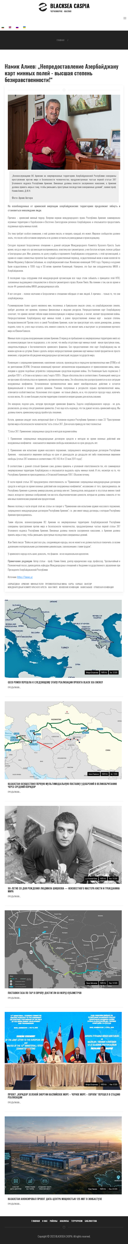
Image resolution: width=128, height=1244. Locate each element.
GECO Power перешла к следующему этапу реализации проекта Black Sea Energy (55, 682)
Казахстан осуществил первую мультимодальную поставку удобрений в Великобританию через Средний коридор (62, 785)
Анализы (64, 1220)
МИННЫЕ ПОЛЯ (37, 583)
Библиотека (91, 1220)
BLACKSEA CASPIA (70, 7)
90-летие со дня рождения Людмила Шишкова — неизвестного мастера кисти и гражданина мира (64, 889)
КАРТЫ (71, 583)
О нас (44, 1220)
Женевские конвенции (69, 587)
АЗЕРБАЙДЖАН (14, 583)
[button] (124, 18)
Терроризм (76, 1220)
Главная (60, 40)
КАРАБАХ (79, 583)
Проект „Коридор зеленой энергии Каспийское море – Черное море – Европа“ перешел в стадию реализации (64, 1096)
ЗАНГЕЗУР (88, 583)
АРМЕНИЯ (25, 583)
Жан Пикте (52, 587)
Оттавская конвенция (104, 587)
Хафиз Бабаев (86, 587)
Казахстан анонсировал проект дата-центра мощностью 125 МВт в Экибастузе (55, 1199)
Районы (53, 1220)
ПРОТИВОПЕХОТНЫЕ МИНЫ (56, 583)
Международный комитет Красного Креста (27, 587)
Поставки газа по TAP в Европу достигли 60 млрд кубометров (44, 993)
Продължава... (14, 687)
